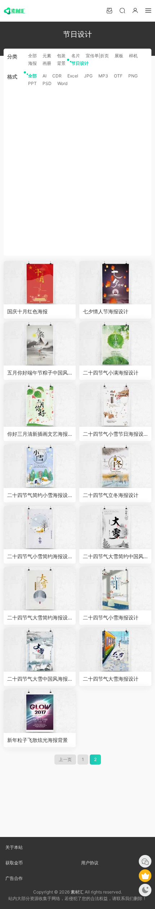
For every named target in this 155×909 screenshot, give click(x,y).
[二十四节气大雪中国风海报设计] (40, 650)
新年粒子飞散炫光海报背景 (37, 740)
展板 (119, 55)
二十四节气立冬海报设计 (110, 495)
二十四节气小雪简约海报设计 (37, 556)
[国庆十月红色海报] (40, 282)
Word (62, 83)
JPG (88, 76)
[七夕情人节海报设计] (115, 282)
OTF (118, 76)
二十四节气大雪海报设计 (110, 679)
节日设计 (80, 63)
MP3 (103, 76)
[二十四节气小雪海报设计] (115, 588)
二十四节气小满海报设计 (110, 373)
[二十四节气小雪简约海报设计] (40, 527)
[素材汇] (14, 11)
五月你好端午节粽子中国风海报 (37, 373)
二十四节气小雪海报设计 (110, 617)
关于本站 (14, 847)
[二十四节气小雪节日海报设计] (115, 405)
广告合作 (14, 878)
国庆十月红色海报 (27, 311)
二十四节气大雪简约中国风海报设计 (113, 556)
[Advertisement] (77, 171)
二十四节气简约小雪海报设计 (37, 495)
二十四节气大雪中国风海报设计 (37, 679)
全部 (32, 55)
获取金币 (14, 862)
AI (44, 76)
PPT (32, 83)
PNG (133, 76)
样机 (133, 55)
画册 (47, 63)
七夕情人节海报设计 (105, 311)
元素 (47, 55)
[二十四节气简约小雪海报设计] (40, 466)
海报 (32, 63)
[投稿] (109, 10)
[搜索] (122, 10)
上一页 (65, 759)
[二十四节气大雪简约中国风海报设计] (115, 527)
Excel (72, 76)
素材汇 (77, 892)
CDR (57, 76)
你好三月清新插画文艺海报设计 (37, 434)
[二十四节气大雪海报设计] (115, 650)
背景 (61, 63)
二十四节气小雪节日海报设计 (113, 434)
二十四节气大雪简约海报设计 (37, 617)
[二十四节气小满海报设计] (115, 344)
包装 (61, 55)
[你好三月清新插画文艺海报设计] (40, 405)
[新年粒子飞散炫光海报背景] (40, 711)
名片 (75, 55)
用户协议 (89, 862)
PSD (47, 83)
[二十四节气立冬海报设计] (115, 466)
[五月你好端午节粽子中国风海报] (40, 344)
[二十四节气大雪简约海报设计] (40, 588)
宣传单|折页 (97, 55)
